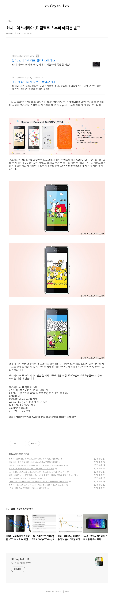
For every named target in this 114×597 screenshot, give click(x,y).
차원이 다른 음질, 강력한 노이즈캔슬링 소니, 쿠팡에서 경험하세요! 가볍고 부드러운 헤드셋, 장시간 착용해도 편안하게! (56, 87)
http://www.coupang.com (24, 77)
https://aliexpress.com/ (23, 56)
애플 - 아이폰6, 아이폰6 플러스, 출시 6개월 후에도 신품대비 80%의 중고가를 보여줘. (42, 475)
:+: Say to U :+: (57, 6)
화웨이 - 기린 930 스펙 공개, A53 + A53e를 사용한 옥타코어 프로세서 (37, 485)
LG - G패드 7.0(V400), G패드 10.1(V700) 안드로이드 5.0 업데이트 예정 (37, 472)
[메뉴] (8, 6)
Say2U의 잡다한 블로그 (21, 563)
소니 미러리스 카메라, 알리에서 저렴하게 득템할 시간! (41, 64)
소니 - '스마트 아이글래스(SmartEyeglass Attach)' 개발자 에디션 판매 (37, 465)
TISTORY (58, 591)
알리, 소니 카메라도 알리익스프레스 (33, 60)
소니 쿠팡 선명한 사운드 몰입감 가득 (34, 81)
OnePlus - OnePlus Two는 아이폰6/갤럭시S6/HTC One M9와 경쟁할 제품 (38, 481)
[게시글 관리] (24, 443)
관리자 (67, 591)
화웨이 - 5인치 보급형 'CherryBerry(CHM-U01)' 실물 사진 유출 (34, 459)
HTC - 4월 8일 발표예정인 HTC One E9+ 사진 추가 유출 (31, 468)
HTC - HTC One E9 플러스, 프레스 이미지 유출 (28, 488)
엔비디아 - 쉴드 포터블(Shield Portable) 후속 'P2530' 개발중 (33, 462)
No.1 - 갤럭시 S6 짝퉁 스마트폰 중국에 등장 (26, 478)
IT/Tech (12, 454)
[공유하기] (20, 443)
